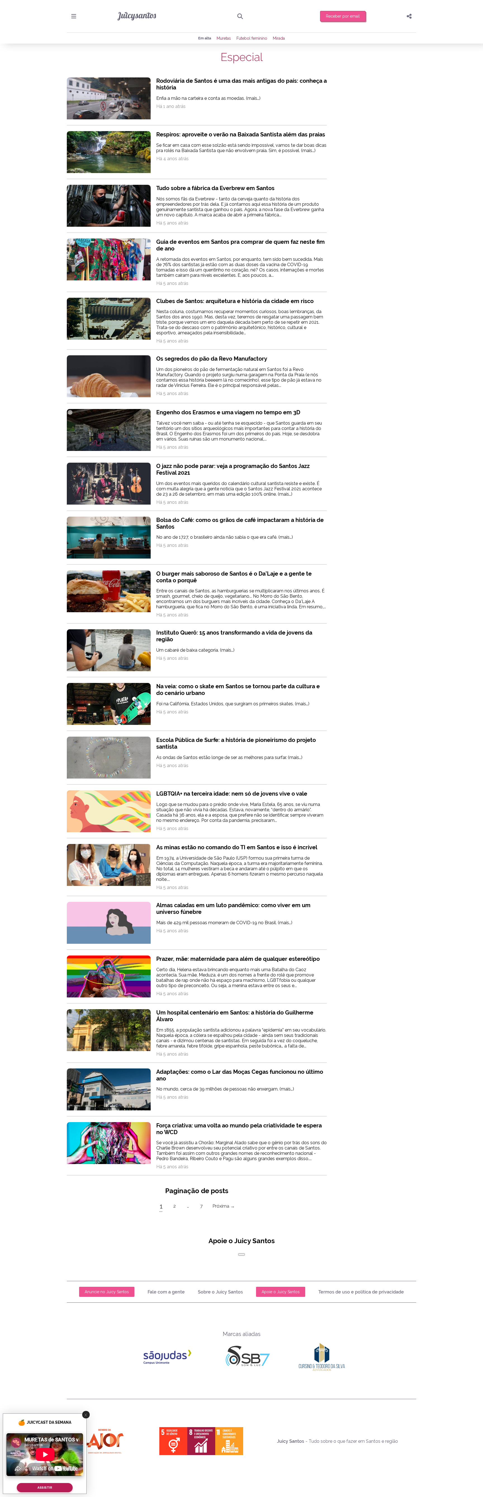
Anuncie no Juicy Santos (107, 1292)
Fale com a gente (166, 1292)
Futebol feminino (251, 38)
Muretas (224, 38)
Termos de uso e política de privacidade (361, 1292)
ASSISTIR (44, 1487)
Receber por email (343, 16)
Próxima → (223, 1206)
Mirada (279, 38)
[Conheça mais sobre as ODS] (201, 1441)
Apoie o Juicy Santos (281, 1292)
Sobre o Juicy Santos (220, 1292)
